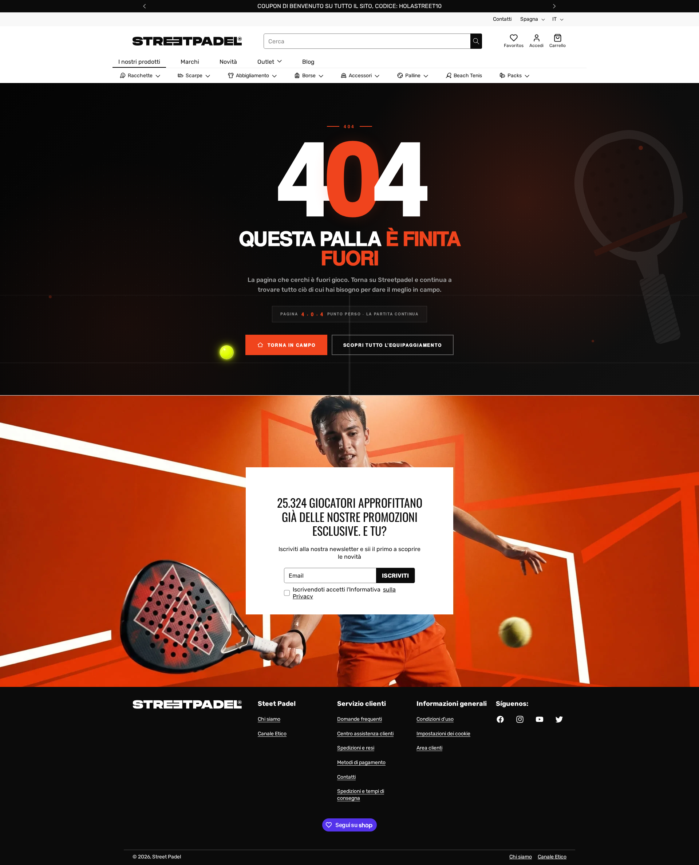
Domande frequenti (359, 719)
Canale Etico (272, 734)
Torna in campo (291, 345)
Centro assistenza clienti (365, 734)
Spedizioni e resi (355, 748)
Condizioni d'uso (435, 719)
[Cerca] (476, 41)
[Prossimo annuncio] (554, 6)
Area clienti (429, 748)
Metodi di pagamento (361, 762)
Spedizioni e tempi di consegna (360, 794)
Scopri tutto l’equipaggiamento (392, 345)
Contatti (502, 19)
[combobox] (373, 41)
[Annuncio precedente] (145, 6)
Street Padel (166, 857)
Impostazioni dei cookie (443, 734)
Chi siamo (269, 719)
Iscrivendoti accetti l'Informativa (344, 593)
